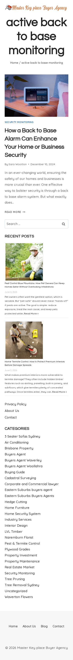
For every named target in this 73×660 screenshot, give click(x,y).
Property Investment (21, 555)
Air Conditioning (16, 442)
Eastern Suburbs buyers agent (28, 490)
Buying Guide (15, 472)
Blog (44, 626)
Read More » (31, 313)
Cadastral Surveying (20, 478)
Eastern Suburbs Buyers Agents (29, 496)
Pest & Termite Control (22, 543)
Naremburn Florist (19, 537)
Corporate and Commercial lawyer (32, 484)
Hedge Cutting (16, 502)
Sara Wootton (18, 164)
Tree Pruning (15, 579)
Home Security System (22, 514)
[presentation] (36, 95)
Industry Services (18, 519)
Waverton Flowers (19, 597)
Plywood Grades (17, 549)
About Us (12, 411)
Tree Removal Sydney (22, 585)
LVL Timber (13, 531)
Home (13, 626)
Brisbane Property (19, 448)
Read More (15, 212)
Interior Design (16, 525)
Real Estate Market (19, 567)
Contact (11, 417)
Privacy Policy (15, 404)
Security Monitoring (19, 122)
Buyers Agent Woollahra (23, 466)
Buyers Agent (15, 454)
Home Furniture (17, 508)
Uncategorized (16, 591)
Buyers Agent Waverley (23, 460)
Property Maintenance (22, 561)
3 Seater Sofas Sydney (22, 436)
